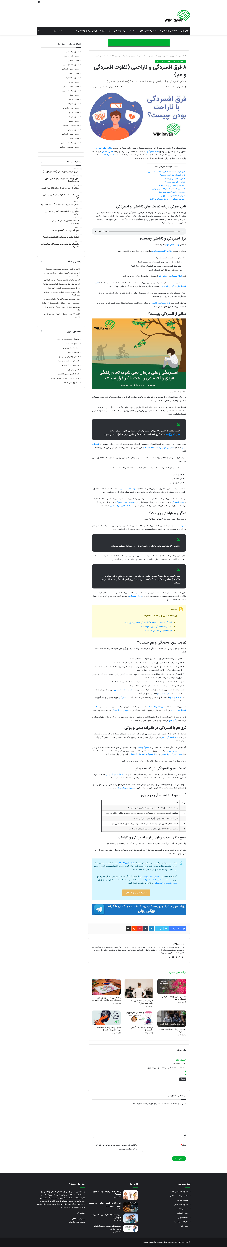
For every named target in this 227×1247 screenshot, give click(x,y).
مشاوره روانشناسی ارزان (70, 90)
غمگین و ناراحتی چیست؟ (175, 182)
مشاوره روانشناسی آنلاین (179, 1195)
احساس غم (163, 276)
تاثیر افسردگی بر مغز (169, 737)
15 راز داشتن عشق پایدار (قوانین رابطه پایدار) (63, 288)
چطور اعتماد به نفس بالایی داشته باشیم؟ (65, 378)
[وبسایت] (182, 957)
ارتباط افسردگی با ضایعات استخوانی (144, 754)
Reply (183, 1079)
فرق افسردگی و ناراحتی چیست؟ (172, 175)
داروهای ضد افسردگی (120, 710)
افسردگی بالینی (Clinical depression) (158, 447)
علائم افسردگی (153, 151)
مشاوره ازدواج (74, 82)
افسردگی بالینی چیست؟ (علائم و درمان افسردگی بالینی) (108, 1028)
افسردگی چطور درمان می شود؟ (68, 339)
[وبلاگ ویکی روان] (177, 16)
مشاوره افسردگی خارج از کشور (122, 505)
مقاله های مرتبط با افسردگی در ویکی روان (143, 56)
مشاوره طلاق (74, 95)
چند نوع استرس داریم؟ (71, 348)
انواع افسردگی (176, 276)
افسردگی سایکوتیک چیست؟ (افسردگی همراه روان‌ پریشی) (148, 622)
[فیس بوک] (178, 957)
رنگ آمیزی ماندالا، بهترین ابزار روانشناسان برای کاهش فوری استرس (106, 999)
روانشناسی (176, 56)
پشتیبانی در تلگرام (78, 1219)
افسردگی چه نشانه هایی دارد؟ (68, 361)
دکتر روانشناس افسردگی (115, 774)
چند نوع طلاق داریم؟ (71, 382)
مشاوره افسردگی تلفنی (157, 706)
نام (184, 1135)
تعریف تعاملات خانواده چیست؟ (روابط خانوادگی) (62, 280)
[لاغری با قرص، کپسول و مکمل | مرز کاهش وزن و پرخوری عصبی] (130, 1207)
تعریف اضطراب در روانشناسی (68, 374)
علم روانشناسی (107, 151)
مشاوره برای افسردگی (103, 148)
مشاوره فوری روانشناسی (70, 134)
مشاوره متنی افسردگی (126, 788)
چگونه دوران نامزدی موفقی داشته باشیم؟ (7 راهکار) (61, 303)
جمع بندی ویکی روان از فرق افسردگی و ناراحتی (167, 199)
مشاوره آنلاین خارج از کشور (151, 879)
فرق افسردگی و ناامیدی (160, 303)
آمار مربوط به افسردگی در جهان (173, 195)
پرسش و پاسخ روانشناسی (87, 30)
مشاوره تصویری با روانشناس (165, 883)
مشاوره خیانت (74, 116)
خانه (183, 56)
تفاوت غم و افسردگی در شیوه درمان (171, 192)
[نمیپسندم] (185, 1074)
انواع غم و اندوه (179, 525)
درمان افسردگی (135, 596)
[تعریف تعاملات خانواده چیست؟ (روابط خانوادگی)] (130, 1218)
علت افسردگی (124, 697)
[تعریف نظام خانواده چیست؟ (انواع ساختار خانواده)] (130, 1228)
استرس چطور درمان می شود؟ (68, 356)
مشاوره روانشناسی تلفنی (70, 142)
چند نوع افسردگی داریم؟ (70, 365)
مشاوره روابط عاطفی (181, 1204)
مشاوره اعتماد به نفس (71, 64)
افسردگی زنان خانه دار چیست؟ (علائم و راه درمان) (141, 1002)
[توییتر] (175, 957)
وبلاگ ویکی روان (172, 244)
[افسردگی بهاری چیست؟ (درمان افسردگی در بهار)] (171, 986)
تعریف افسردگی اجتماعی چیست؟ (158, 630)
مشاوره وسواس (73, 60)
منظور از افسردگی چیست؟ (175, 178)
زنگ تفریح (106, 30)
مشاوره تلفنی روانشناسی (149, 876)
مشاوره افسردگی (73, 138)
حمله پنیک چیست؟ (72, 343)
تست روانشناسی (182, 1208)
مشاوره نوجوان (73, 129)
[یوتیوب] (172, 957)
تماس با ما (184, 1226)
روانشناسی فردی (165, 56)
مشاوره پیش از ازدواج (71, 108)
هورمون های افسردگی (123, 689)
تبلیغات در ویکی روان (180, 1221)
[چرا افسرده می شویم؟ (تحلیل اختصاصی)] (139, 1018)
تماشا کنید (132, 30)
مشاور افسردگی (178, 502)
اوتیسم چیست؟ (73, 352)
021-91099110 (81, 1213)
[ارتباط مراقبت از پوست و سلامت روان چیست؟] (130, 1195)
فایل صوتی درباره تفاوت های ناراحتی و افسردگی (166, 171)
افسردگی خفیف (143, 747)
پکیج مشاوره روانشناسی (70, 125)
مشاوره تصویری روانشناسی (69, 147)
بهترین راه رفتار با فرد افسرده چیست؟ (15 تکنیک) (172, 1030)
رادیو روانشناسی (119, 30)
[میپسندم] (185, 1071)
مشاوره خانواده (73, 103)
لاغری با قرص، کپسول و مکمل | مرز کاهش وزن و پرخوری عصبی (105, 1204)
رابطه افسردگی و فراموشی (171, 754)
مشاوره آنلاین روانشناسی (162, 251)
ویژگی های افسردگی (128, 488)
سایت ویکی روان (154, 1242)
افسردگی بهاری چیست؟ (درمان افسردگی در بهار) (174, 998)
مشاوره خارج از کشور (71, 56)
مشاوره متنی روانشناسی (70, 69)
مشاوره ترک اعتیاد (72, 77)
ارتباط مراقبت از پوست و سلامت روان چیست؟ (63, 269)
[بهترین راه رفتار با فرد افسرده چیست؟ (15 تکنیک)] (171, 1019)
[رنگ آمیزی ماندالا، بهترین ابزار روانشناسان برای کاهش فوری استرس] (106, 987)
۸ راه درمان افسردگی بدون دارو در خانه (156, 626)
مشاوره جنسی (74, 121)
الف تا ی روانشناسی (169, 30)
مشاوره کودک (74, 73)
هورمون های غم (163, 693)
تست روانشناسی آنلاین (148, 30)
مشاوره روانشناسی (108, 154)
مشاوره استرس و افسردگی (136, 892)
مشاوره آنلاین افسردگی (124, 502)
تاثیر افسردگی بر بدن (177, 750)
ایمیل (183, 1145)
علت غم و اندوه (175, 697)
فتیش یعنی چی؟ (73, 369)
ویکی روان (185, 30)
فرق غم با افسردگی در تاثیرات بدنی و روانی (168, 188)
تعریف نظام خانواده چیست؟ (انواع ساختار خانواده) (61, 284)
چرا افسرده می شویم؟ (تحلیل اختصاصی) (142, 1028)
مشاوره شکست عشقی (71, 86)
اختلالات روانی (183, 1217)
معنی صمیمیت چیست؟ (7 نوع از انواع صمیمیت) (62, 299)
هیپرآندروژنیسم (172, 434)
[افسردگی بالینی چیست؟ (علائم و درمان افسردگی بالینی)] (106, 1018)
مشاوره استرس (73, 99)
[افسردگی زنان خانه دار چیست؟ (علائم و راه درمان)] (139, 988)
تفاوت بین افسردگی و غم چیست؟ (172, 185)
